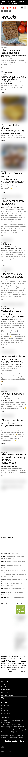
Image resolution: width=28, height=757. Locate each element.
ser (2, 400)
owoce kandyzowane (6, 182)
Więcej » (3, 68)
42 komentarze (17, 319)
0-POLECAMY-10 (9, 316)
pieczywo (23, 55)
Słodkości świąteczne (11, 277)
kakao (10, 661)
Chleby (6, 55)
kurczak (18, 661)
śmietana (23, 671)
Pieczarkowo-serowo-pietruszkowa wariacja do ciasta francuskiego (13, 458)
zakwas (14, 207)
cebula (20, 398)
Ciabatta (6, 244)
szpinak (14, 669)
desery (7, 319)
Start (3, 1)
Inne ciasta (3, 317)
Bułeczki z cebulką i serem (12, 395)
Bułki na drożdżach (12, 130)
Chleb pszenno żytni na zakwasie (12, 202)
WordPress (9, 753)
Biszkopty (7, 276)
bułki (23, 181)
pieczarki (21, 665)
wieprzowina (23, 669)
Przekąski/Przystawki (16, 465)
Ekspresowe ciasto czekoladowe (12, 421)
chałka (22, 131)
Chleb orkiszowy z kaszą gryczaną (11, 51)
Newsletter (5, 3)
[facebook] (5, 11)
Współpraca (13, 3)
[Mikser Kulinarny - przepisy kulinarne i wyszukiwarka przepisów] (20, 614)
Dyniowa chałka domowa (10, 126)
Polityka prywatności (7, 695)
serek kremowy (20, 667)
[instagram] (7, 11)
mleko (14, 663)
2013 (5, 710)
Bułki (6, 130)
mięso (11, 663)
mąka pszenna (4, 207)
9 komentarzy (20, 207)
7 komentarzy (17, 426)
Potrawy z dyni (10, 131)
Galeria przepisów (11, 1)
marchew (7, 364)
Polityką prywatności (11, 741)
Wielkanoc (19, 181)
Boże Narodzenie (14, 276)
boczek (3, 656)
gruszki (24, 658)
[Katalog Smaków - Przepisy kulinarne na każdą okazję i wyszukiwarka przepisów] (21, 645)
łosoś (16, 671)
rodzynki (13, 667)
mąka (22, 206)
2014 (5, 708)
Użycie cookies (5, 689)
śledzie (18, 671)
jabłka (2, 661)
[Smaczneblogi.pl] (20, 616)
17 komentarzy (9, 56)
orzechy (13, 665)
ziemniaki (11, 671)
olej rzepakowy (8, 665)
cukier (3, 658)
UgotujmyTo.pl (5, 751)
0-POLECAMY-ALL (9, 246)
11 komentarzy (10, 400)
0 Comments (14, 466)
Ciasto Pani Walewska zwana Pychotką (11, 311)
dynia (2, 133)
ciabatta (8, 248)
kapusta (13, 661)
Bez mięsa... (8, 465)
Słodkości (3, 277)
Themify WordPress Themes (18, 753)
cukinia (7, 658)
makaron (23, 661)
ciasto (18, 277)
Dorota (2, 55)
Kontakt (3, 687)
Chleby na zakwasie (13, 55)
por (10, 667)
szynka (19, 669)
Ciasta (20, 276)
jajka (6, 660)
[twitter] (2, 11)
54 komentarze (17, 364)
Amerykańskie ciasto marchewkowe (13, 357)
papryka (17, 665)
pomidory (8, 667)
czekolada (3, 426)
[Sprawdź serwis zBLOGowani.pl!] (21, 634)
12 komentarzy (16, 133)
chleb (19, 55)
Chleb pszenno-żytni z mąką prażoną (13, 78)
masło (7, 663)
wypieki (3, 56)
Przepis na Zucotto (12, 274)
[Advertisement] (12, 502)
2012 (5, 713)
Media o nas (4, 692)
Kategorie (21, 1)
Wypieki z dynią (17, 131)
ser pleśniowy (9, 669)
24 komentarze (9, 83)
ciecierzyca (24, 656)
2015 (5, 705)
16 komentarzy (19, 182)
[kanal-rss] (10, 11)
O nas (3, 684)
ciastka (15, 656)
